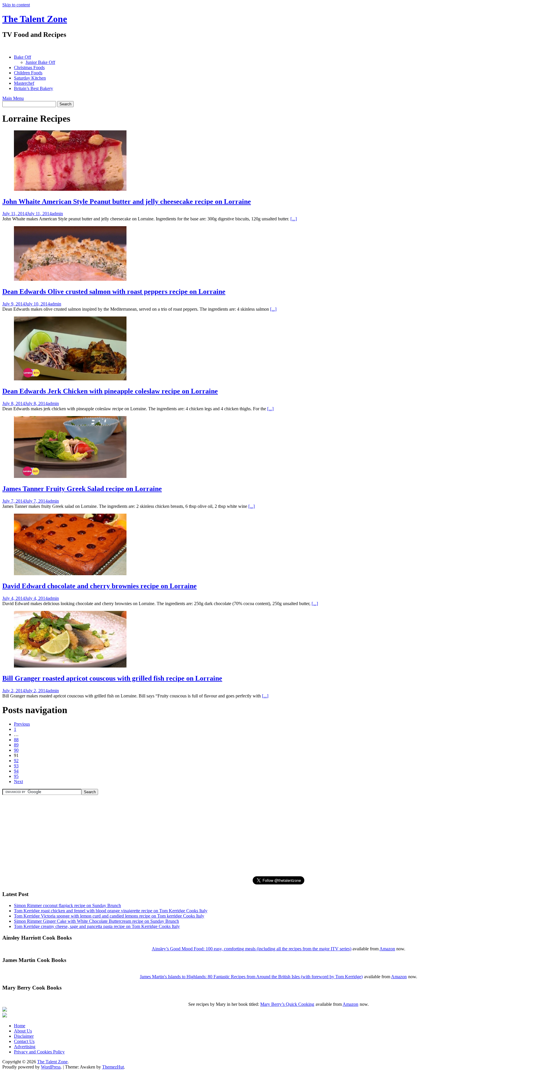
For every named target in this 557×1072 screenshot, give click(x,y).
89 (16, 744)
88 (16, 739)
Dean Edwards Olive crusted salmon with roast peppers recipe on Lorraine (113, 291)
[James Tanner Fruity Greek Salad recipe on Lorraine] (70, 476)
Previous (22, 724)
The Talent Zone (34, 19)
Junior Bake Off (40, 62)
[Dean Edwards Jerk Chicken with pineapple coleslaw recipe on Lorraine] (70, 378)
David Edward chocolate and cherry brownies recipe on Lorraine (99, 586)
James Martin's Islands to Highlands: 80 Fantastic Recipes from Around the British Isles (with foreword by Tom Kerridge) (251, 976)
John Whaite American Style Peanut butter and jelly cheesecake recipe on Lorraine (126, 201)
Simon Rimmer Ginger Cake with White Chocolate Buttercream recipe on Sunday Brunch (96, 921)
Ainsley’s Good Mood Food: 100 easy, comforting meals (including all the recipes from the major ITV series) (251, 948)
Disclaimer (24, 1036)
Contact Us (24, 1041)
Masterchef (24, 83)
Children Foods (28, 72)
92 (16, 760)
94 (16, 771)
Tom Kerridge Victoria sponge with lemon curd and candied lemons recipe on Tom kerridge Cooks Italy (109, 915)
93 (16, 765)
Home (19, 1025)
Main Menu (13, 98)
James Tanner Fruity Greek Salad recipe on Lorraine (82, 488)
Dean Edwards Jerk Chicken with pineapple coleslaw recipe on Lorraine (110, 391)
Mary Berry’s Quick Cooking (287, 1004)
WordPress (51, 1066)
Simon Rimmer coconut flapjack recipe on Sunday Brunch (67, 905)
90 (16, 750)
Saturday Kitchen (30, 77)
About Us (23, 1030)
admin (57, 213)
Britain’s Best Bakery (33, 88)
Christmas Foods (29, 67)
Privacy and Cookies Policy (39, 1051)
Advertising (24, 1046)
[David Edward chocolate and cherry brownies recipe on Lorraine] (70, 573)
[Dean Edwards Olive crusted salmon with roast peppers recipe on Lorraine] (70, 279)
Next (18, 781)
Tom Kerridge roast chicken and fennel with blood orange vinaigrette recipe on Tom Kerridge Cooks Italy (110, 910)
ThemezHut (113, 1066)
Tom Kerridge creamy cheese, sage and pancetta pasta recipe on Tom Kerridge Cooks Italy (97, 926)
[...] (293, 218)
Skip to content (16, 4)
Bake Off (22, 57)
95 (16, 776)
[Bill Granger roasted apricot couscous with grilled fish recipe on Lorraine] (70, 665)
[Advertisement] (108, 46)
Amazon (387, 948)
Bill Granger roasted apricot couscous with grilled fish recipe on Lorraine (112, 678)
